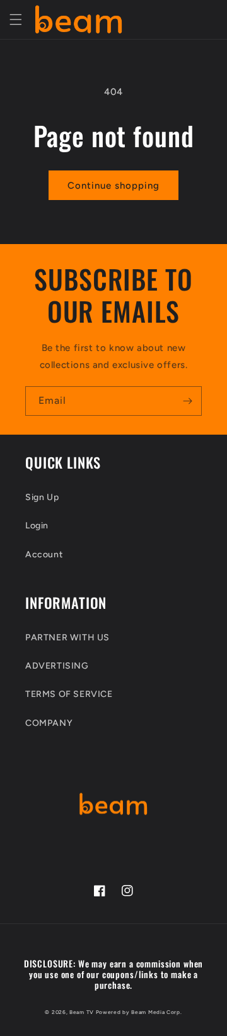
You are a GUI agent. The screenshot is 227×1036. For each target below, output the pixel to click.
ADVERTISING (57, 665)
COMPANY (49, 723)
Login (37, 525)
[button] (16, 19)
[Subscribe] (187, 401)
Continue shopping (113, 185)
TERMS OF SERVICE (69, 694)
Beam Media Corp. (156, 1012)
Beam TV (81, 1012)
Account (43, 554)
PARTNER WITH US (67, 637)
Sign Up (42, 497)
